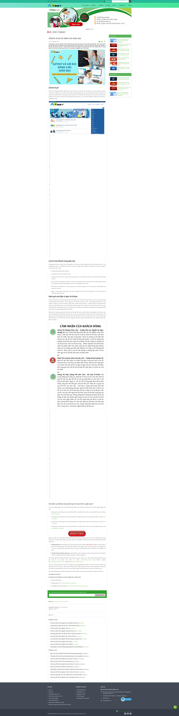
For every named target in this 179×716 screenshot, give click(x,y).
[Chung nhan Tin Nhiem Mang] (123, 711)
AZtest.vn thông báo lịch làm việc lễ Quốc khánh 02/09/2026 (123, 41)
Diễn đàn (51, 692)
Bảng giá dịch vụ (81, 692)
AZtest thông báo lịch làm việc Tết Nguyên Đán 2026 (123, 49)
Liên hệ (50, 689)
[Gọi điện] (175, 707)
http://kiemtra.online (86, 559)
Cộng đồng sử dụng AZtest (83, 698)
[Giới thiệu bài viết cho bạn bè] (99, 41)
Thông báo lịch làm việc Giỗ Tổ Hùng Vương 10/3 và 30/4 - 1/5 (123, 45)
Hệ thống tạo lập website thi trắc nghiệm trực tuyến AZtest (72, 713)
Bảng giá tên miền (81, 694)
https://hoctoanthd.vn (77, 561)
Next (133, 17)
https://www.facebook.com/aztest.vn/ (68, 583)
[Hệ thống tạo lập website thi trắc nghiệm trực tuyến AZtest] (55, 5)
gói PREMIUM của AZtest (57, 528)
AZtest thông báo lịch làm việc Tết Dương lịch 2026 (123, 54)
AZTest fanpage (80, 696)
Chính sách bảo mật (53, 700)
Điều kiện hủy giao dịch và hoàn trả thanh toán (60, 704)
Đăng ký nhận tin (100, 595)
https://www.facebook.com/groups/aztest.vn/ (77, 586)
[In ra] (102, 41)
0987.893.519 (108, 1)
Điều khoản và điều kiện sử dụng (56, 702)
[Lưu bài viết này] (104, 41)
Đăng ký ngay (76, 24)
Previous (45, 17)
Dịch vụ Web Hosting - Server (55, 696)
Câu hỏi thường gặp (53, 698)
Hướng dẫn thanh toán (54, 694)
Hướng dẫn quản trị (81, 689)
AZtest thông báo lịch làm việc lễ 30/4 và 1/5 (123, 58)
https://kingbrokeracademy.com (56, 561)
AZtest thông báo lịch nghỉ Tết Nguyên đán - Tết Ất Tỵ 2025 (123, 69)
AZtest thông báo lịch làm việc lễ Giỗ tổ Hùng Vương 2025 (123, 64)
